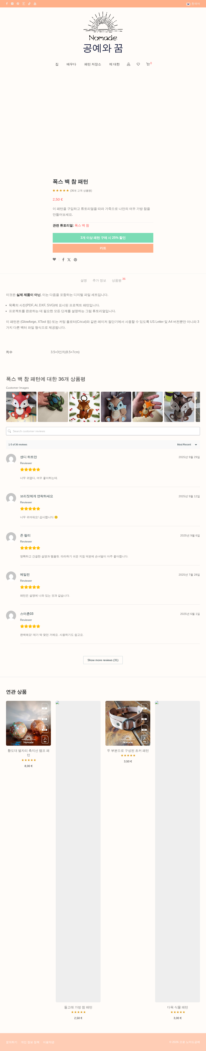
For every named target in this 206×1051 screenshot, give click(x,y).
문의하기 (11, 1042)
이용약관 (48, 1042)
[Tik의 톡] (29, 3)
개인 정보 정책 (30, 1042)
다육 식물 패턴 (177, 1007)
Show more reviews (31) (103, 660)
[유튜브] (35, 3)
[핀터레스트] (18, 3)
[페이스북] (7, 3)
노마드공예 (193, 1042)
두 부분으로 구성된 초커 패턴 (128, 750)
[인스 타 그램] (12, 3)
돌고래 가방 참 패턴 (78, 1007)
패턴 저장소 (92, 64)
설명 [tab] (83, 280)
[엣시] (24, 3)
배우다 (71, 64)
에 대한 (114, 64)
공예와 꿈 (103, 48)
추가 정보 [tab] (99, 280)
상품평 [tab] (119, 279)
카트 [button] (28, 766)
